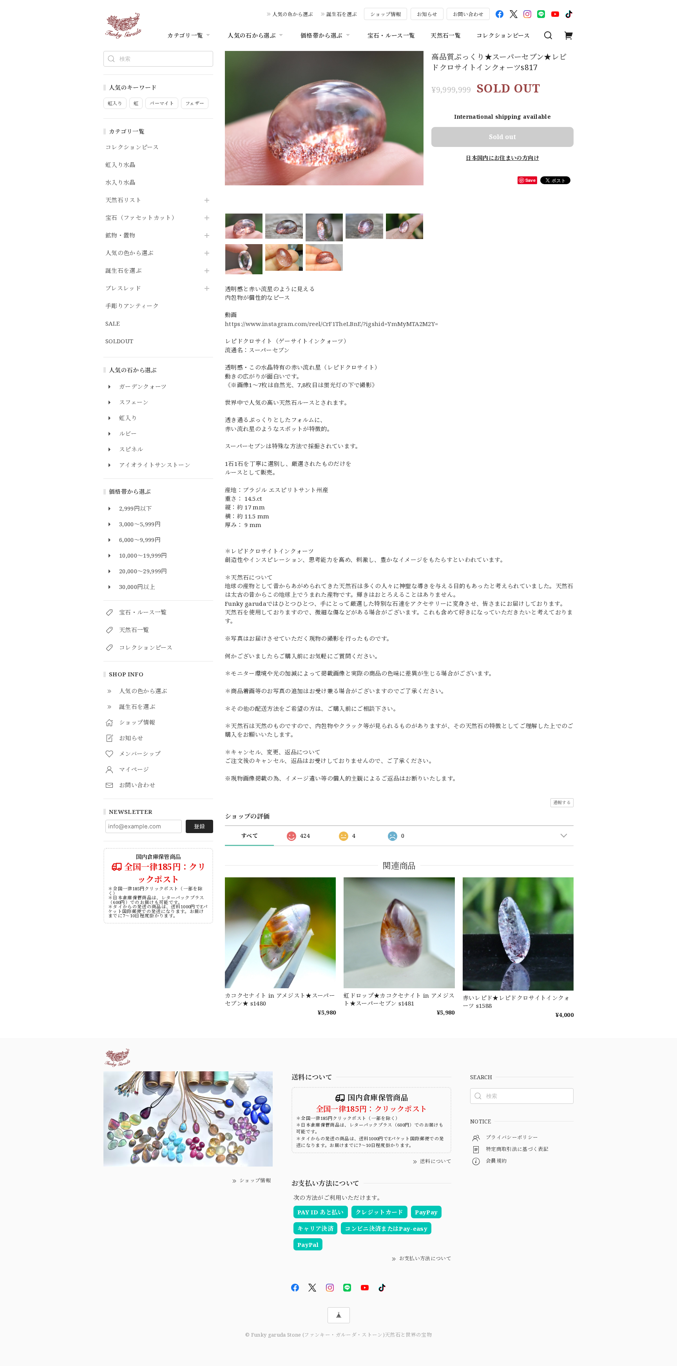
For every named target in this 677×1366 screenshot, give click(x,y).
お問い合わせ (468, 14)
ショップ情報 (385, 14)
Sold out (502, 136)
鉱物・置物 (120, 235)
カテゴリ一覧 (185, 35)
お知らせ (427, 14)
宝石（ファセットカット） (141, 217)
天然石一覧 (446, 35)
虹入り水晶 (120, 164)
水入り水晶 (120, 182)
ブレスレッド (123, 288)
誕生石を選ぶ (341, 14)
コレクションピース (503, 35)
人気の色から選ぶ (292, 14)
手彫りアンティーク (132, 306)
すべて (249, 835)
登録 (199, 826)
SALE (112, 323)
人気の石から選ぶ (252, 35)
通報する (562, 802)
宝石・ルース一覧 (391, 35)
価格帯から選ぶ (321, 35)
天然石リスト (123, 200)
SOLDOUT (119, 341)
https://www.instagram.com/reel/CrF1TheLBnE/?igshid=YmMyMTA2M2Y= (331, 324)
